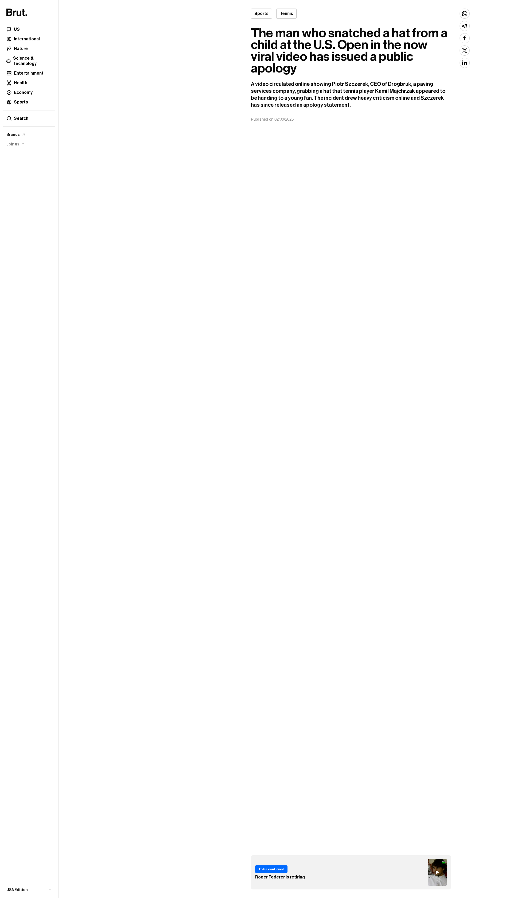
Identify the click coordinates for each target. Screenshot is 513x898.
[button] (29, 890)
